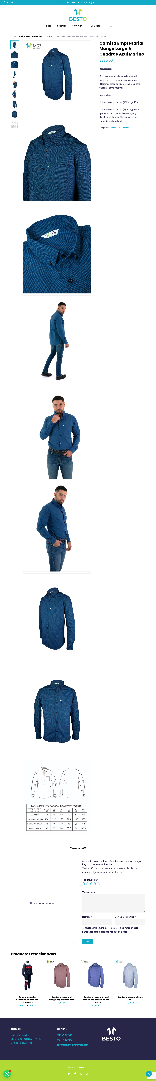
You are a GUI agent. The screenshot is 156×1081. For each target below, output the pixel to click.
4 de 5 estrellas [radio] (95, 883)
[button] (111, 26)
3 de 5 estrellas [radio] (91, 883)
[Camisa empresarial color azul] (130, 975)
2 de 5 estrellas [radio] (87, 883)
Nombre (87, 917)
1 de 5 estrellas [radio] (83, 883)
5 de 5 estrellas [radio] (98, 883)
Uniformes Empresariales (30, 36)
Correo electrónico (125, 917)
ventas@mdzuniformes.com (73, 1044)
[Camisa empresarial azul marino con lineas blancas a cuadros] (96, 975)
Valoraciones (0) (78, 848)
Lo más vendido (123, 128)
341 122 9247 (65, 1040)
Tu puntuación (90, 880)
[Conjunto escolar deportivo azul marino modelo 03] (27, 975)
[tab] (78, 848)
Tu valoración (90, 892)
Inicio (13, 36)
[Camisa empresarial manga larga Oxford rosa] (61, 975)
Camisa (49, 36)
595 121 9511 (65, 1035)
